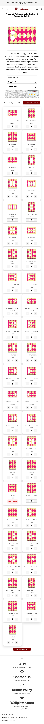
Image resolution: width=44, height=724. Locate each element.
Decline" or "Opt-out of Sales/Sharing (14, 717)
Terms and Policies (7, 714)
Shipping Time (13, 82)
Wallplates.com (10, 721)
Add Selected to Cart (31, 103)
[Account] (37, 8)
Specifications (13, 77)
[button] (12, 113)
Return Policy (12, 86)
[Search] (7, 8)
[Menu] (2, 8)
